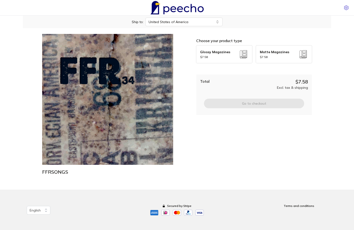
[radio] (224, 54)
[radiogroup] (254, 54)
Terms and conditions (299, 206)
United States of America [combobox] (168, 22)
